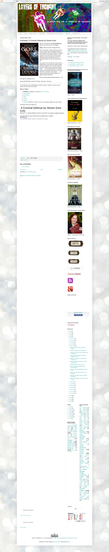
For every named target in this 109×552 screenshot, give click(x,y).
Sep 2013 (72, 344)
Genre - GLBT (82, 433)
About (25, 33)
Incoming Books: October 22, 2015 (76, 64)
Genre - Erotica (85, 425)
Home (20, 33)
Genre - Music (85, 467)
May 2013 (72, 385)
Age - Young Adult (84, 410)
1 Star (70, 406)
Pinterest (25, 100)
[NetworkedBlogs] (78, 312)
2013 (70, 336)
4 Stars (70, 415)
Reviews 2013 (71, 446)
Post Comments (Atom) (31, 171)
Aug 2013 (72, 345)
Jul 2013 (72, 381)
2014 (70, 334)
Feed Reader (26, 95)
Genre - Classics (83, 422)
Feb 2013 (72, 391)
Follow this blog (78, 314)
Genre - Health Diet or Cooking (84, 443)
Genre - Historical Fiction (84, 447)
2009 (70, 401)
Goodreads (25, 102)
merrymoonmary (56, 541)
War (88, 499)
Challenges (42, 33)
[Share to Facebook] (35, 158)
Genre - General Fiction (84, 437)
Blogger (68, 541)
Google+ (25, 98)
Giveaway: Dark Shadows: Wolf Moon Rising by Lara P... (78, 356)
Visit (25, 515)
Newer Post (22, 169)
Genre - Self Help (83, 492)
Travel (73, 450)
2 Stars (70, 408)
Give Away (26, 159)
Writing (69, 451)
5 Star (70, 418)
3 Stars (70, 411)
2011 (70, 397)
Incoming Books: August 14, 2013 (77, 364)
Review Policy (33, 33)
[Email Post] (28, 157)
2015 (70, 333)
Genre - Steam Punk (84, 493)
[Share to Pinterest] (36, 158)
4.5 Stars (71, 416)
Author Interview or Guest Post (72, 426)
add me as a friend (44, 91)
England (75, 429)
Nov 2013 (72, 340)
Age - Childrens (83, 407)
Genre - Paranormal (84, 480)
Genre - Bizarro (83, 418)
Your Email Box (26, 93)
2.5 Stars (71, 410)
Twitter (24, 96)
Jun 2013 (72, 383)
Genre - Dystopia (84, 424)
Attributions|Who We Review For (55, 33)
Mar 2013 (72, 389)
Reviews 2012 (71, 445)
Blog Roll (68, 33)
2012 (70, 395)
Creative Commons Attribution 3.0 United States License (65, 538)
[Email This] (30, 158)
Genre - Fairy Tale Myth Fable (84, 427)
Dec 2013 (72, 338)
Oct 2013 (72, 342)
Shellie (74, 56)
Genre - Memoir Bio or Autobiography (84, 465)
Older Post (60, 169)
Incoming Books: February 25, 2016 (76, 62)
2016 (70, 331)
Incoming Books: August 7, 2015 (76, 65)
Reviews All (72, 448)
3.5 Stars (71, 413)
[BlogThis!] (32, 158)
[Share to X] (33, 158)
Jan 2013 (72, 393)
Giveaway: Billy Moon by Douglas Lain (78, 350)
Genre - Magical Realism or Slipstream (84, 460)
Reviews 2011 (71, 443)
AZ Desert (70, 425)
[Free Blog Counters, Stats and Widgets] (54, 533)
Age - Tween (82, 409)
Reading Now (76, 33)
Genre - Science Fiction (84, 488)
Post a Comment (25, 166)
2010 (70, 399)
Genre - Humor (84, 455)
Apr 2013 (72, 387)
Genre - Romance (84, 485)
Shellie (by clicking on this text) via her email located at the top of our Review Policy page (77, 51)
